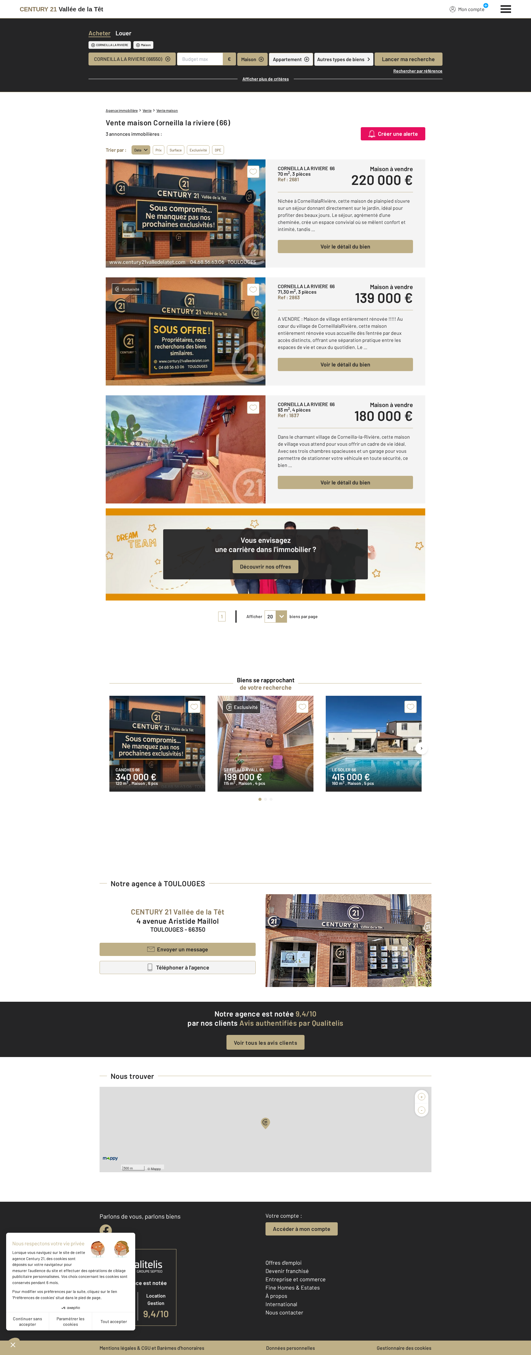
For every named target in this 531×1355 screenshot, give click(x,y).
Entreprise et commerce (296, 1279)
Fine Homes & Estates (293, 1287)
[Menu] (506, 8)
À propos (276, 1295)
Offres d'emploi (284, 1262)
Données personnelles (290, 1348)
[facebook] (106, 1230)
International (281, 1304)
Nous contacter (284, 1312)
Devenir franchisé (287, 1270)
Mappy (156, 1168)
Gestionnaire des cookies (404, 1348)
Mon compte (471, 9)
